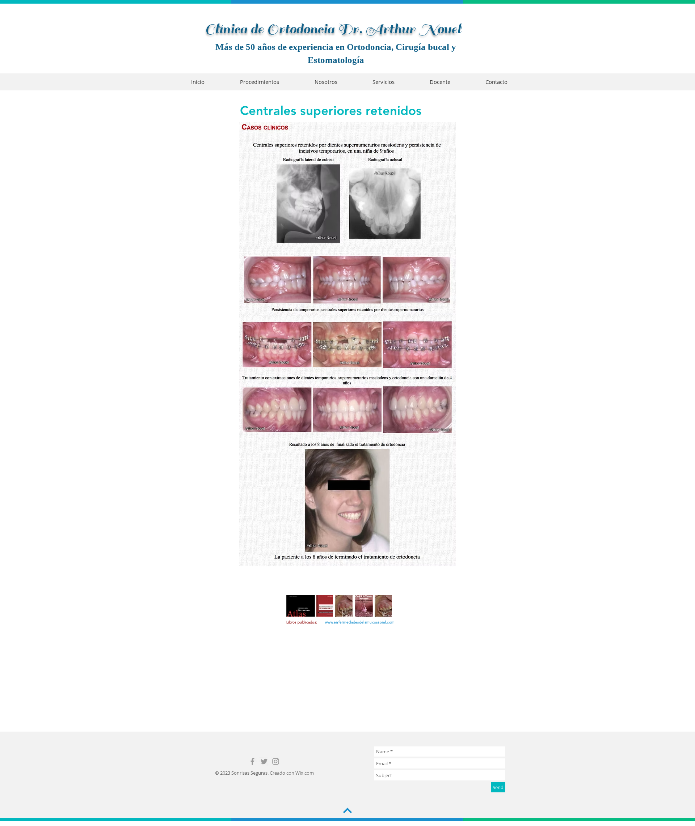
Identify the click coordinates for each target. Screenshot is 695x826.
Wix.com (304, 773)
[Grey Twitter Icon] (264, 761)
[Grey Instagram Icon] (275, 761)
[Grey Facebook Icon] (252, 761)
